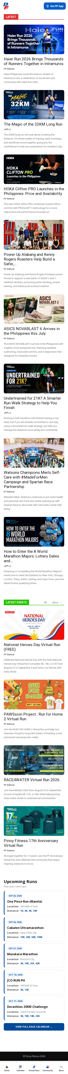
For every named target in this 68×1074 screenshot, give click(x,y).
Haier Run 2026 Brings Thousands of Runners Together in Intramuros (33, 61)
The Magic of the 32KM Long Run (33, 124)
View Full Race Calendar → (34, 1026)
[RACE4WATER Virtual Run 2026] (34, 760)
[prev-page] (6, 591)
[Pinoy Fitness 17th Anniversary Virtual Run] (34, 821)
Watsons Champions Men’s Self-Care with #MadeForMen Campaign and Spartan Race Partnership (32, 479)
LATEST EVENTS (16, 602)
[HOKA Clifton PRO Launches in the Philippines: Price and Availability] (34, 169)
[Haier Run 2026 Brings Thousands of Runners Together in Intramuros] (34, 39)
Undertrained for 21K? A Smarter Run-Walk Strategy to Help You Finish (32, 403)
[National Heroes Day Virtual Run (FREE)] (34, 625)
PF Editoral (9, 69)
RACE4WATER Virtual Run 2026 (32, 780)
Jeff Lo (7, 129)
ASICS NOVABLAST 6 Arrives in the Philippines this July (32, 331)
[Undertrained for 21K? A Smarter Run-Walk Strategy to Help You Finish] (34, 378)
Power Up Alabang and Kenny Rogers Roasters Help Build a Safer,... (29, 259)
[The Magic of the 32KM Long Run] (34, 105)
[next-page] (12, 591)
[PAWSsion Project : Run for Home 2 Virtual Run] (34, 694)
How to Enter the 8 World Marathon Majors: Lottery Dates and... (31, 556)
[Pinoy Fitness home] (6, 6)
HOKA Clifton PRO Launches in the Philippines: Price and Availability (34, 191)
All (45, 602)
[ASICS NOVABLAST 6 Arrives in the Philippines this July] (34, 309)
